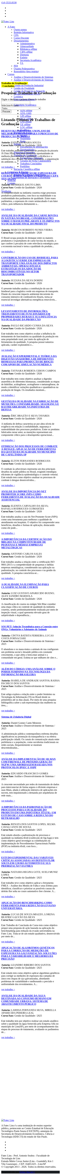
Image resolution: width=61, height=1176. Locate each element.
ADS (26, 110)
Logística (18, 96)
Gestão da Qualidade (24, 88)
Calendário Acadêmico (25, 105)
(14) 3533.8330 (9, 2)
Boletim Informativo (24, 32)
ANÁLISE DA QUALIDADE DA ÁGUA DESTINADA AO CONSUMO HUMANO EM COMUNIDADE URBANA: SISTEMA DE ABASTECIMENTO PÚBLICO (26, 999)
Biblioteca (28, 49)
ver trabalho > (8, 167)
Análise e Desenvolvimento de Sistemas (33, 77)
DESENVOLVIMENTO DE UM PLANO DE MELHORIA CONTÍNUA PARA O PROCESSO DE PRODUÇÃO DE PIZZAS (29, 134)
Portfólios (25, 166)
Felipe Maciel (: (27, 1172)
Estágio (23, 57)
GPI (25, 116)
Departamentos (21, 40)
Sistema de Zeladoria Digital (16, 717)
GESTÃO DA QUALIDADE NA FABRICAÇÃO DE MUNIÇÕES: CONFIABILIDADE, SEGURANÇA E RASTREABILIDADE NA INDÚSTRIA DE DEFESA (30, 405)
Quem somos (20, 29)
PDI (16, 66)
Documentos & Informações (34, 147)
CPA (16, 35)
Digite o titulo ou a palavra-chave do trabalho (23, 99)
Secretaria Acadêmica (30, 60)
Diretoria (24, 54)
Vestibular (6, 191)
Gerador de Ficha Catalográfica (35, 160)
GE (25, 124)
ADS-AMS (25, 113)
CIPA (26, 52)
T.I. (21, 63)
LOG (26, 127)
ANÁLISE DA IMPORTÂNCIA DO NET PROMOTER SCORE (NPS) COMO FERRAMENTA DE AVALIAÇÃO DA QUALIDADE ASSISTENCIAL (30, 495)
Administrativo (27, 43)
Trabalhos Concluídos (31, 163)
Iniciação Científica (27, 169)
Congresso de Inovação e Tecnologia (32, 177)
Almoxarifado (27, 46)
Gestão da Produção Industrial (28, 85)
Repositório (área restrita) (26, 71)
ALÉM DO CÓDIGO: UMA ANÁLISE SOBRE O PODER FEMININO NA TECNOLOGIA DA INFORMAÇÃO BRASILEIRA (28, 672)
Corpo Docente (21, 38)
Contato (11, 183)
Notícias (12, 180)
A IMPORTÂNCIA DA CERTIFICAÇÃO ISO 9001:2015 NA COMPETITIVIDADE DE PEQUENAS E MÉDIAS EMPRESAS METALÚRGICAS (26, 543)
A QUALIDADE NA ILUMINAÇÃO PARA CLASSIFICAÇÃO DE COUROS (25, 585)
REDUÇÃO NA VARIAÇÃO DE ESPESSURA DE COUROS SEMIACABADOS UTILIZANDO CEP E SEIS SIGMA (29, 176)
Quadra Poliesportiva (24, 68)
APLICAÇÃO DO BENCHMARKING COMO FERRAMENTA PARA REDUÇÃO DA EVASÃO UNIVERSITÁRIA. (28, 905)
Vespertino (25, 138)
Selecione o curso (10, 105)
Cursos (11, 74)
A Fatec (11, 26)
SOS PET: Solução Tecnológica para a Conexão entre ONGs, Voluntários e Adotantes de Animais (29, 628)
